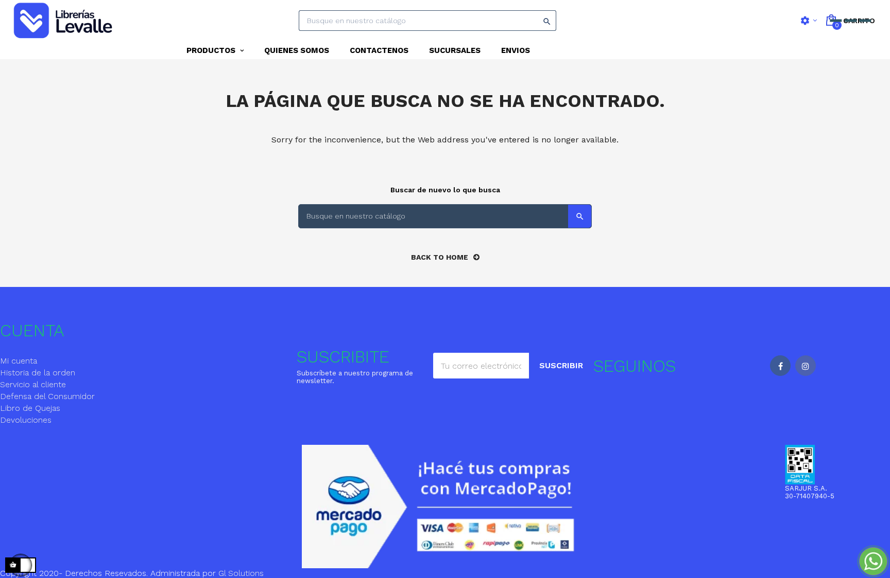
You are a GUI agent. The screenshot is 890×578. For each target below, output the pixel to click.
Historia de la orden (37, 372)
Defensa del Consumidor (47, 396)
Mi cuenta (18, 361)
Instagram (805, 365)
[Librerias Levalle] (64, 21)
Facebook (780, 365)
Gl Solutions (241, 573)
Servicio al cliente (33, 384)
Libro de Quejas (30, 408)
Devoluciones (26, 420)
